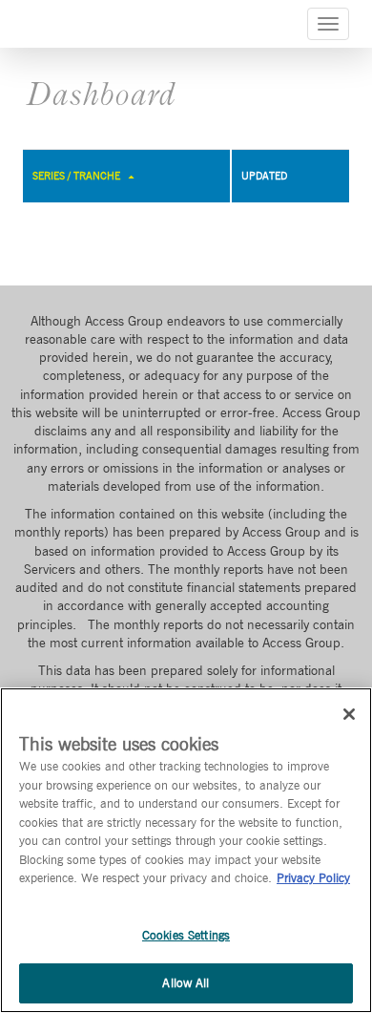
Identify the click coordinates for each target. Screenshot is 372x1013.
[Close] (349, 714)
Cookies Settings (186, 935)
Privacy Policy (313, 878)
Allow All (185, 983)
